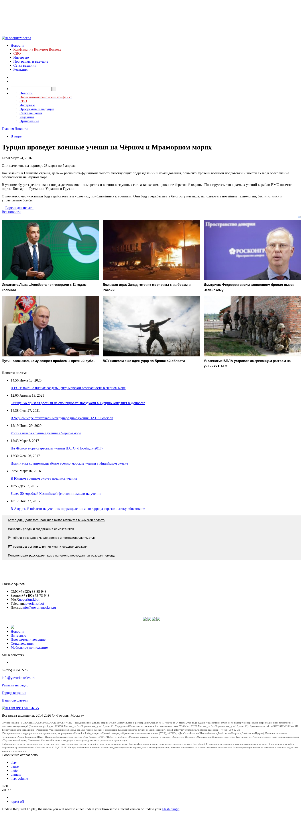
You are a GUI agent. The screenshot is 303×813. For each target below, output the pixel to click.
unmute (16, 774)
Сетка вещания (24, 65)
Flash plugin (170, 809)
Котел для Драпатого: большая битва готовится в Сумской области (56, 520)
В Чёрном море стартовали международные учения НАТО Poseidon (62, 418)
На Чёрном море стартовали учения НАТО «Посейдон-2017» (57, 448)
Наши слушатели (15, 700)
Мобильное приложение (29, 647)
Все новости (11, 212)
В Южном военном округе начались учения (44, 478)
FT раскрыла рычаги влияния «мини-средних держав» (48, 546)
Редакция (20, 69)
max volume (19, 778)
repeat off (17, 801)
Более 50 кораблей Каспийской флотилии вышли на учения (56, 493)
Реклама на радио (15, 685)
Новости (17, 45)
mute (14, 770)
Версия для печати (19, 208)
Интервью (21, 57)
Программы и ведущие (30, 61)
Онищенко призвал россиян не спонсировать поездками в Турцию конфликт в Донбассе (78, 403)
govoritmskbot (29, 599)
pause (15, 766)
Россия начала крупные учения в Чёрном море (46, 433)
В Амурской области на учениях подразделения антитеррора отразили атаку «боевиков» (78, 509)
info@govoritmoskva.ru (39, 607)
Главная (8, 129)
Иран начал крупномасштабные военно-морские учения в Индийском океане (69, 463)
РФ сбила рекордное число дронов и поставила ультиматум (51, 537)
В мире (16, 136)
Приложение (29, 121)
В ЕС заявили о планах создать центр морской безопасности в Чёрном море (68, 388)
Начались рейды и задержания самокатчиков (41, 529)
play (14, 762)
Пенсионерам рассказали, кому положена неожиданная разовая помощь (61, 555)
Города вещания (14, 693)
